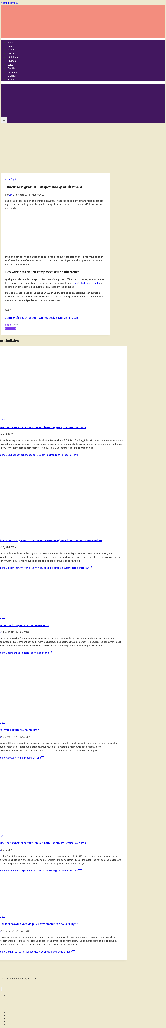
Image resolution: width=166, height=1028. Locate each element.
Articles (12, 53)
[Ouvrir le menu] (4, 120)
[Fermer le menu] (1, 989)
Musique (12, 75)
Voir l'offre (10, 328)
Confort (12, 45)
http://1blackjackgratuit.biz (86, 283)
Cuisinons (13, 72)
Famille (11, 68)
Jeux (10, 64)
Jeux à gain (11, 179)
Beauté (11, 79)
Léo (10, 194)
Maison (11, 42)
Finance (12, 61)
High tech (13, 57)
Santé (11, 49)
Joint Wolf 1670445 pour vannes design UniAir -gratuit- (42, 317)
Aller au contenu (9, 2)
